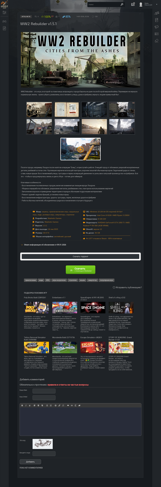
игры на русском (59, 280)
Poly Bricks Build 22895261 (35, 297)
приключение (30, 280)
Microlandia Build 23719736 (63, 337)
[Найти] (122, 5)
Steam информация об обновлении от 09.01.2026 (45, 245)
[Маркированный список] (47, 405)
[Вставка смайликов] (56, 405)
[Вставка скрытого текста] (79, 405)
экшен (82, 280)
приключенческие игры (58, 212)
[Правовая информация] (156, 41)
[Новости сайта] (4, 28)
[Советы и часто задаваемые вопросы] (156, 27)
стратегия (73, 280)
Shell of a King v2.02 (117, 297)
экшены (45, 212)
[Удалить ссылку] (63, 405)
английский (59, 236)
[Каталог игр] (4, 21)
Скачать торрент (80, 256)
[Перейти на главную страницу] (4, 4)
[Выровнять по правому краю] (42, 405)
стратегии (70, 215)
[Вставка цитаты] (68, 405)
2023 (56, 229)
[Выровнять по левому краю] (34, 405)
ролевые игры (48, 215)
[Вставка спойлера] (75, 405)
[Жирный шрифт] (22, 405)
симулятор (92, 280)
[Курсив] (26, 405)
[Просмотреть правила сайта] (156, 20)
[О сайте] (156, 34)
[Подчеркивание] (30, 405)
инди (40, 215)
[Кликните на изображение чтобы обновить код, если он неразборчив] (43, 448)
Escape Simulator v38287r (91, 337)
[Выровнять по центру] (38, 405)
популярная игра (106, 280)
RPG (47, 280)
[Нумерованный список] (51, 405)
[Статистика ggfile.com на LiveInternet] (149, 485)
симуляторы (60, 215)
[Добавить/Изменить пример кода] (72, 405)
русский (68, 236)
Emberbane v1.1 (58, 297)
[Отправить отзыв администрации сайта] (156, 13)
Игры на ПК (26, 16)
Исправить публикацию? (129, 287)
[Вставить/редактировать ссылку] (59, 405)
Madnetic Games (54, 218)
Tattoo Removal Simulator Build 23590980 (35, 338)
